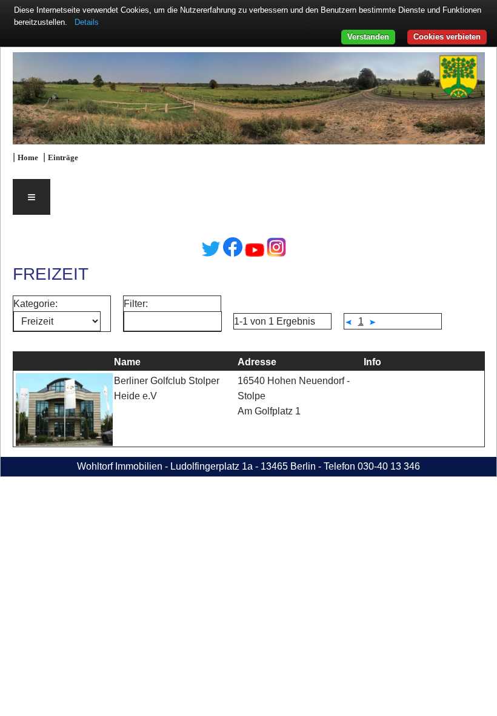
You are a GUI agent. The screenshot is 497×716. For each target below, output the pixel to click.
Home (28, 158)
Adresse (257, 362)
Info (372, 362)
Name (127, 362)
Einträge (63, 158)
